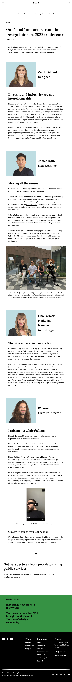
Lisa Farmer (33, 47)
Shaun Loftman (31, 204)
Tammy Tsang (42, 104)
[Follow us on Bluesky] (56, 674)
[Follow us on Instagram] (61, 674)
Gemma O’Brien (21, 351)
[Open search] (69, 2)
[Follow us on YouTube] (69, 674)
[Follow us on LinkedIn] (52, 674)
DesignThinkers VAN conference (20, 50)
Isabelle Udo (15, 236)
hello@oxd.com (60, 652)
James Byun (23, 47)
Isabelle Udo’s (39, 473)
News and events (11, 14)
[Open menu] (2, 2)
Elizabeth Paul (46, 457)
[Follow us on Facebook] (65, 674)
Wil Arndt (44, 47)
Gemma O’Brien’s (32, 444)
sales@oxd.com (60, 655)
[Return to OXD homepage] (12, 639)
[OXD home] (36, 2)
